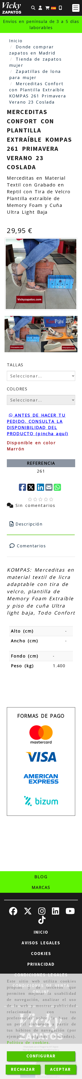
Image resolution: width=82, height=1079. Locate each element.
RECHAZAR (23, 1069)
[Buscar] (33, 8)
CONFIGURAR (41, 1056)
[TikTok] (42, 921)
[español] (53, 7)
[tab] (41, 524)
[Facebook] (22, 487)
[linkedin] (40, 487)
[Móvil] (60, 8)
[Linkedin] (56, 912)
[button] (40, 8)
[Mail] (49, 487)
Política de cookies (28, 1042)
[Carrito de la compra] (47, 8)
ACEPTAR (60, 1069)
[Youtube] (70, 912)
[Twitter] (31, 487)
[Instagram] (42, 912)
